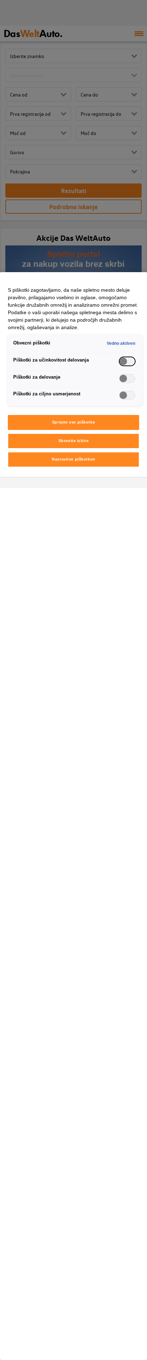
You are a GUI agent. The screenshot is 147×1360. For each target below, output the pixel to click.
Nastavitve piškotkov (73, 459)
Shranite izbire (74, 440)
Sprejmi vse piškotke (73, 422)
